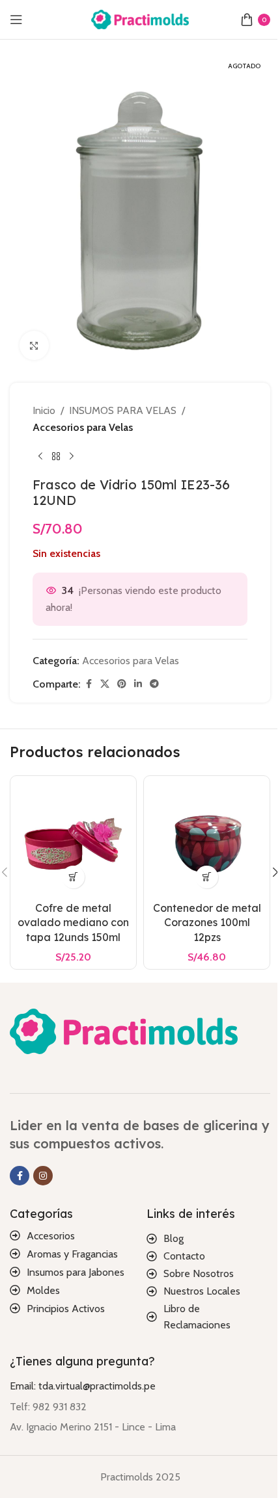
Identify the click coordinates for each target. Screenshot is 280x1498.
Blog (173, 1238)
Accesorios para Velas (83, 427)
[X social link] (104, 684)
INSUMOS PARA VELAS (122, 410)
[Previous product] (40, 456)
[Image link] (124, 1030)
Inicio (44, 410)
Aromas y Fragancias (72, 1254)
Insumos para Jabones (75, 1272)
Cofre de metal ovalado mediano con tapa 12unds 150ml (73, 922)
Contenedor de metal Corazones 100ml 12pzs (207, 922)
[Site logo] (140, 18)
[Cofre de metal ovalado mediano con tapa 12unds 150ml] (73, 838)
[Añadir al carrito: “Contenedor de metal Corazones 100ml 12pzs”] (206, 877)
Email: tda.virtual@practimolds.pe (83, 1386)
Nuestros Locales (201, 1291)
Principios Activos (66, 1308)
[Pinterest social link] (121, 684)
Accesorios (51, 1236)
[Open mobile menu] (16, 19)
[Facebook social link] (88, 684)
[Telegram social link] (154, 684)
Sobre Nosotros (198, 1273)
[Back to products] (56, 456)
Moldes (43, 1290)
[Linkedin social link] (138, 684)
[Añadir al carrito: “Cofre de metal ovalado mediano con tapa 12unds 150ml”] (73, 877)
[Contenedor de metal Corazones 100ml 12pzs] (206, 838)
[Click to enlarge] (34, 345)
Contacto (184, 1256)
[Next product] (71, 456)
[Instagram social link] (43, 1175)
